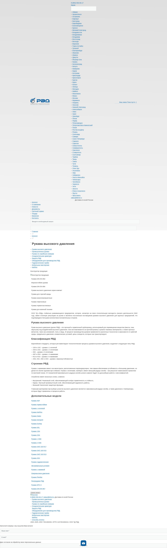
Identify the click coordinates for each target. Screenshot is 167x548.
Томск (74, 161)
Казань (74, 62)
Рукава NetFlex (36, 412)
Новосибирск (77, 109)
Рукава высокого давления (42, 249)
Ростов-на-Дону (78, 130)
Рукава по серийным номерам (43, 254)
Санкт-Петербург (78, 139)
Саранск (75, 141)
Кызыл (74, 84)
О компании (36, 204)
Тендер (34, 214)
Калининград (77, 64)
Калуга (74, 66)
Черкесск (75, 184)
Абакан (75, 12)
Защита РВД (36, 258)
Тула (74, 164)
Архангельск (76, 14)
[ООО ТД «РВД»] (40, 101)
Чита (74, 186)
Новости (35, 207)
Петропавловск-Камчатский (82, 125)
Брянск (75, 28)
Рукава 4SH (35, 458)
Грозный (75, 48)
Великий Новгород (79, 30)
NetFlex (34, 267)
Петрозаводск (77, 123)
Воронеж (75, 44)
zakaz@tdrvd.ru (76, 198)
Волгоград (76, 39)
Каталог (35, 202)
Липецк (75, 87)
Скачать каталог (35, 492)
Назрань (75, 103)
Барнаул (75, 19)
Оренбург (75, 116)
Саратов (75, 143)
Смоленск (76, 150)
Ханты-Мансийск (78, 177)
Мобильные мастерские (40, 265)
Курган (74, 80)
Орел (74, 114)
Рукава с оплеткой (38, 408)
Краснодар (76, 75)
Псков (74, 127)
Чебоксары (76, 179)
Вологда (75, 41)
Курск (74, 82)
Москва (75, 98)
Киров (73, 5)
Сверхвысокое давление (40, 473)
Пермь (74, 121)
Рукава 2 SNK (36, 443)
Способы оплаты (38, 520)
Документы (36, 209)
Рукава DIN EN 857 (38, 489)
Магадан (75, 89)
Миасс (74, 96)
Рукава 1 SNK (36, 439)
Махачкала (76, 94)
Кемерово (76, 69)
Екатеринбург (77, 50)
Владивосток (77, 32)
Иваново (75, 53)
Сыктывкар (76, 155)
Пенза (74, 118)
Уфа (74, 173)
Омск (74, 112)
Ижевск (75, 55)
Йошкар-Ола (77, 59)
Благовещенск (77, 26)
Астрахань (76, 16)
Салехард (76, 134)
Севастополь (77, 146)
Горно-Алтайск (77, 46)
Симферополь (77, 148)
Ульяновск (76, 170)
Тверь (74, 159)
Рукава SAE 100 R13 (38, 454)
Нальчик (75, 105)
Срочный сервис (38, 211)
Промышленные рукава (40, 251)
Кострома (75, 73)
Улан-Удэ (75, 168)
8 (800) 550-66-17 (77, 3)
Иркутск (75, 57)
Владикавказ (77, 35)
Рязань (74, 132)
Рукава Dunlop (36, 424)
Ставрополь (76, 152)
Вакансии (35, 216)
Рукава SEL (35, 427)
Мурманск (76, 100)
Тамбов (75, 157)
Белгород (75, 21)
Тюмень (75, 166)
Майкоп (75, 91)
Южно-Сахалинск (78, 191)
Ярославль (76, 195)
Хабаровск (76, 175)
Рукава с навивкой (38, 470)
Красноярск (76, 78)
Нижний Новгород (79, 107)
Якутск (74, 193)
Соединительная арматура (41, 256)
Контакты (35, 218)
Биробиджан (77, 23)
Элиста (75, 189)
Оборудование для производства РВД (46, 260)
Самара (75, 136)
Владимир (76, 37)
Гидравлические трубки (40, 263)
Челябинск (76, 182)
